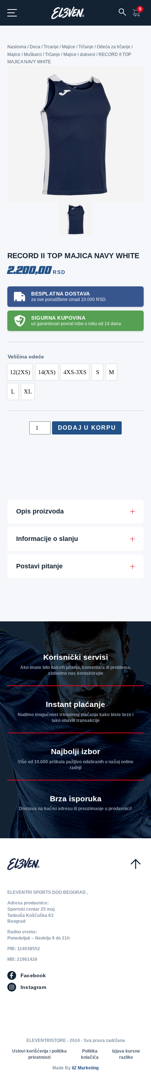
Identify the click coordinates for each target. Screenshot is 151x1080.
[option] (20, 372)
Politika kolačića (90, 1054)
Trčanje (85, 46)
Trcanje (51, 46)
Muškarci (33, 54)
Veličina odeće (26, 357)
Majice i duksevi (79, 54)
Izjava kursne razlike (126, 1054)
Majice (68, 46)
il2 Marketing (85, 1067)
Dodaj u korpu (87, 428)
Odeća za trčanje (113, 46)
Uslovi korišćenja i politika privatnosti (39, 1054)
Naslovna (16, 46)
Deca (35, 46)
